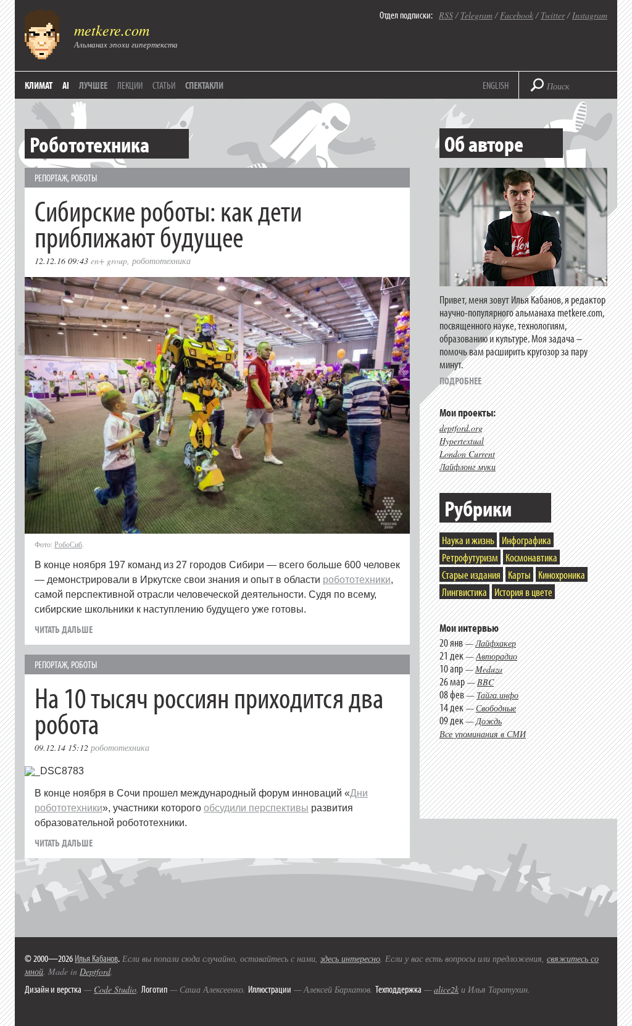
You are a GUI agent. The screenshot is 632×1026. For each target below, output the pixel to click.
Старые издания (471, 575)
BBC (485, 682)
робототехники (357, 579)
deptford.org (461, 428)
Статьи (163, 85)
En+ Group (109, 261)
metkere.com (111, 29)
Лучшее (93, 85)
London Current (467, 454)
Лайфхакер (495, 643)
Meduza (488, 669)
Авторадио (496, 656)
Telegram (476, 15)
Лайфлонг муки (467, 467)
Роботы (84, 178)
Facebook (516, 15)
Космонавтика (531, 557)
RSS (446, 15)
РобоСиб (68, 544)
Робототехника (161, 261)
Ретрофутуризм (470, 557)
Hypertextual (461, 441)
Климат (38, 85)
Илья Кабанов (96, 958)
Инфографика (526, 540)
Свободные (496, 708)
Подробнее (460, 380)
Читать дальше (64, 629)
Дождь (489, 721)
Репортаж (51, 178)
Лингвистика (464, 592)
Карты (519, 575)
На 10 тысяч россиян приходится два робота (209, 710)
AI (65, 85)
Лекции (130, 85)
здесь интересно (350, 958)
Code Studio (115, 989)
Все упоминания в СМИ (482, 734)
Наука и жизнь (468, 540)
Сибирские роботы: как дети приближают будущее (168, 223)
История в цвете (523, 592)
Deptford (95, 971)
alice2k (446, 989)
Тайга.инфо (497, 695)
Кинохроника (561, 575)
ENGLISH (496, 85)
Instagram (589, 15)
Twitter (553, 15)
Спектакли (204, 85)
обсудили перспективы (256, 808)
